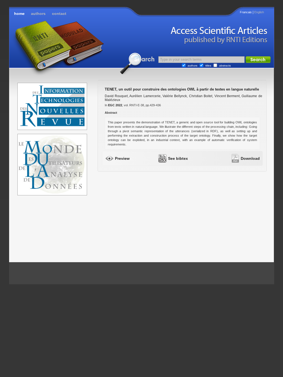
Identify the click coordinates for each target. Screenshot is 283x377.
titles (208, 65)
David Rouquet (116, 96)
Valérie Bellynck (175, 96)
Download (250, 158)
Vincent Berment (227, 96)
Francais (246, 12)
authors (38, 13)
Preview (122, 158)
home (19, 13)
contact (59, 13)
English (259, 12)
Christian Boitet (200, 96)
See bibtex (178, 158)
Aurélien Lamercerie (144, 96)
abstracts (225, 65)
